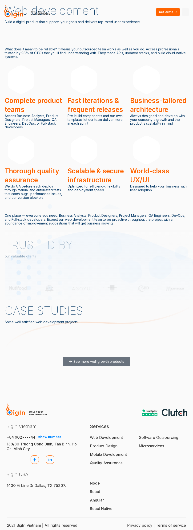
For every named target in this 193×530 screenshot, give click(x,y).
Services (99, 426)
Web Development (106, 437)
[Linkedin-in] (50, 459)
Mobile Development (108, 454)
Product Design (103, 446)
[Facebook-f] (35, 459)
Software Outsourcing (158, 437)
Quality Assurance (106, 463)
